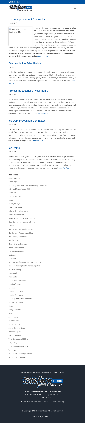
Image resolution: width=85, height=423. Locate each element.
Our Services (43, 402)
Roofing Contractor (16, 291)
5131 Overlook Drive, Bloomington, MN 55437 (42, 394)
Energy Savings (14, 204)
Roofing (11, 288)
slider (10, 313)
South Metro (13, 317)
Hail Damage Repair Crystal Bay (20, 233)
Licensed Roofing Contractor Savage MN (24, 266)
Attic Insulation (14, 178)
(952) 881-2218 (15, 2)
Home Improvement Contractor (26, 19)
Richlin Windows (14, 284)
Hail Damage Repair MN (17, 236)
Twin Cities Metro (15, 335)
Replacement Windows (17, 280)
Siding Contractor (15, 310)
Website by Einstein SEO (42, 417)
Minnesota (12, 277)
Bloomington (13, 182)
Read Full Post (42, 56)
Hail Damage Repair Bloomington (21, 229)
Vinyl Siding (12, 343)
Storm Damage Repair (17, 328)
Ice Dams (14, 147)
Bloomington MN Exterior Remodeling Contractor (27, 185)
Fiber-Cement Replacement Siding (21, 218)
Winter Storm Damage (17, 357)
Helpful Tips (13, 240)
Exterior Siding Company (18, 211)
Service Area (32, 402)
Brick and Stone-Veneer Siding (20, 189)
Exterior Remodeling (16, 207)
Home (23, 402)
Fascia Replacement (16, 215)
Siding (10, 306)
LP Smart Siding (14, 269)
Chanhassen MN (14, 196)
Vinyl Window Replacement (19, 346)
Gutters (11, 225)
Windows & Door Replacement (20, 353)
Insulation (12, 258)
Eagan (10, 200)
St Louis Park (13, 321)
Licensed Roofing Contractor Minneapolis (24, 262)
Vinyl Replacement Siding (18, 339)
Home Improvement (16, 247)
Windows (12, 350)
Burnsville (12, 193)
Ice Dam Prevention (16, 251)
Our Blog (60, 402)
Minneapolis (13, 273)
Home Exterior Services (17, 244)
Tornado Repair (14, 332)
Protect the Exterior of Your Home (28, 90)
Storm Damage (14, 324)
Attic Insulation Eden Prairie (24, 63)
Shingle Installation (15, 302)
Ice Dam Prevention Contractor (26, 120)
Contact (53, 402)
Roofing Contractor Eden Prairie (20, 299)
